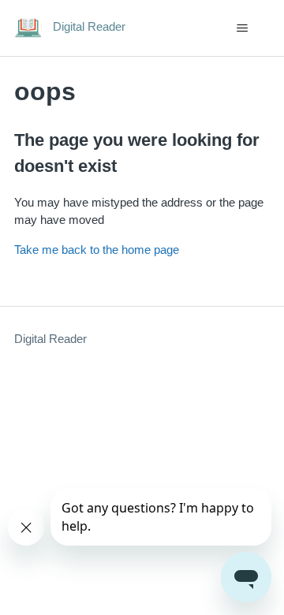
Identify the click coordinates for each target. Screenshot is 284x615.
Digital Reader (50, 338)
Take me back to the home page (96, 249)
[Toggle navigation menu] (242, 28)
